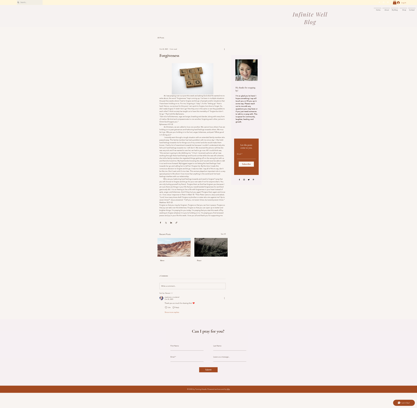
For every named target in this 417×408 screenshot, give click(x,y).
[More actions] (224, 49)
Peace (199, 260)
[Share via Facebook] (160, 223)
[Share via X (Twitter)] (166, 223)
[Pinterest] (388, 2)
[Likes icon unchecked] (166, 307)
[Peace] (211, 247)
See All (223, 234)
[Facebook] (379, 2)
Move (162, 260)
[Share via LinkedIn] (171, 223)
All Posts (160, 38)
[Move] (174, 247)
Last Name (217, 346)
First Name (174, 346)
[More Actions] (224, 298)
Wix (228, 389)
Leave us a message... (221, 357)
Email (239, 154)
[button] (394, 2)
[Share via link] (176, 223)
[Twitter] (249, 180)
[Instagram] (383, 2)
